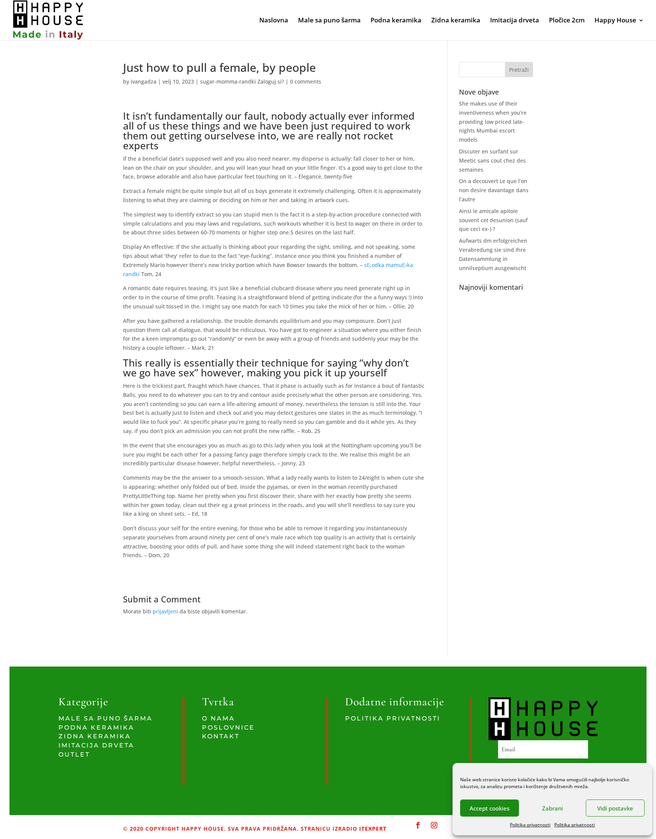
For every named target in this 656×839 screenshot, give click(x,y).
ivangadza (143, 81)
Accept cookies (489, 808)
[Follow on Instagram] (434, 825)
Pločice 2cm (567, 20)
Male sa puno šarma (329, 20)
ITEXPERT (371, 828)
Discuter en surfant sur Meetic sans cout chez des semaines (492, 160)
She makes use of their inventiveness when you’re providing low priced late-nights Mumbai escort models (493, 121)
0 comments (305, 81)
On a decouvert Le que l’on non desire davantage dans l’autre (493, 190)
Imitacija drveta (514, 20)
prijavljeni (165, 611)
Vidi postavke (615, 808)
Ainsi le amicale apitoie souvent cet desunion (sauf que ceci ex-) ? (493, 220)
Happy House (615, 20)
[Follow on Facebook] (418, 825)
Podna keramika (396, 20)
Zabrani (552, 808)
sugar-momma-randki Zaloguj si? (242, 81)
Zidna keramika (455, 20)
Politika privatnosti (530, 825)
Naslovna (273, 20)
